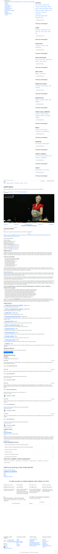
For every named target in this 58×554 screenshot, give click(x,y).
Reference (18, 544)
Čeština (50, 99)
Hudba (6, 3)
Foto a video (37, 6)
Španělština (37, 101)
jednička (11, 244)
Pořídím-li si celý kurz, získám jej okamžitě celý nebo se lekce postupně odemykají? (19, 447)
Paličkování (47, 10)
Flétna (49, 29)
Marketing (7, 12)
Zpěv (36, 33)
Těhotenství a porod (44, 85)
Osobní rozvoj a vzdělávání (9, 10)
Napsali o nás (44, 543)
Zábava (48, 169)
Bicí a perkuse (37, 29)
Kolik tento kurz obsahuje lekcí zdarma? (11, 454)
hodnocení (10, 191)
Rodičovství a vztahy (8, 8)
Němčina (46, 99)
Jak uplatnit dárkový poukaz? (34, 543)
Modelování (37, 10)
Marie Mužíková (24, 191)
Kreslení (36, 8)
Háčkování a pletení (43, 6)
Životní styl (44, 61)
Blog (17, 543)
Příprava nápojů (38, 47)
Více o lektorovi (6, 440)
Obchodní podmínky (33, 545)
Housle (36, 31)
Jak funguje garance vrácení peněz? (11, 456)
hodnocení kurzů (16, 247)
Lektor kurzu (40, 224)
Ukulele (49, 31)
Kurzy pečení (37, 45)
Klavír (39, 31)
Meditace (47, 59)
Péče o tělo (37, 61)
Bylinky (36, 59)
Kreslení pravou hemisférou (43, 8)
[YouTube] (5, 544)
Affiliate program (45, 544)
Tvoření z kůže (37, 12)
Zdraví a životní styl (8, 6)
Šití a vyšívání (37, 17)
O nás (18, 539)
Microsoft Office (46, 155)
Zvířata (45, 169)
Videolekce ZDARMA (50, 180)
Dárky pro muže (6, 460)
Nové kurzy (25, 1)
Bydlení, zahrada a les (39, 169)
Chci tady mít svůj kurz (33, 539)
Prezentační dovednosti (44, 113)
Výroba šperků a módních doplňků (41, 15)
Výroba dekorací (38, 13)
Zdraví (41, 61)
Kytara (42, 31)
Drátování (40, 4)
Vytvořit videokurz (20, 542)
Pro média (44, 542)
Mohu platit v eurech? (8, 451)
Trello (51, 155)
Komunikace (37, 113)
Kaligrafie (49, 6)
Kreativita (6, 2)
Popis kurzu (6, 224)
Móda (51, 59)
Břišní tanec (37, 73)
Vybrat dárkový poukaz (16, 503)
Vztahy (50, 85)
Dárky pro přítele (40, 460)
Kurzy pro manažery (43, 129)
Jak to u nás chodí (45, 541)
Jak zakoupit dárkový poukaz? (35, 542)
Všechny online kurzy (10, 183)
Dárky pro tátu (46, 460)
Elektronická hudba (44, 29)
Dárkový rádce (32, 540)
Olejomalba (42, 10)
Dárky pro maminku (26, 460)
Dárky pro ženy (12, 460)
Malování (50, 8)
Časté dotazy (51, 224)
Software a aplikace (8, 13)
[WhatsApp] (7, 544)
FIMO (48, 4)
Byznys (6, 11)
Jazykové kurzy (7, 9)
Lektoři (18, 540)
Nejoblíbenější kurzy (18, 1)
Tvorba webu (37, 157)
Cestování (40, 59)
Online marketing (38, 131)
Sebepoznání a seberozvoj (39, 115)
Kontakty (18, 545)
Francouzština (42, 99)
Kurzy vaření (43, 45)
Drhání (36, 4)
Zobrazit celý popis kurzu (8, 271)
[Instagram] (6, 544)
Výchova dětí (37, 87)
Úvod (5, 183)
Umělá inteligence (44, 157)
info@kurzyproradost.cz (12, 541)
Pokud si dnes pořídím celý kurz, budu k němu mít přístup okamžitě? (16, 444)
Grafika (41, 155)
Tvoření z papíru (44, 12)
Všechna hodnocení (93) (8, 427)
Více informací (41, 502)
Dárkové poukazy (31, 1)
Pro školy (44, 540)
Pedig (50, 10)
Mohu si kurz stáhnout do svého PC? (11, 449)
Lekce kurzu (16, 224)
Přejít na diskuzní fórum (8, 352)
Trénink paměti (47, 115)
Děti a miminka (38, 85)
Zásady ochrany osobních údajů (35, 544)
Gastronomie (7, 4)
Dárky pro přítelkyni (7, 462)
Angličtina (37, 99)
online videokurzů (15, 248)
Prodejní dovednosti (45, 131)
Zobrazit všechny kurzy (9, 1)
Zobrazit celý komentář (8, 377)
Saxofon (45, 31)
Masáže (44, 59)
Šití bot (42, 17)
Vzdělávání (37, 117)
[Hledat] (4, 181)
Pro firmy (44, 539)
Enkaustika (44, 4)
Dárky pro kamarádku (33, 460)
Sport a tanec (7, 7)
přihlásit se (16, 358)
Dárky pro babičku (18, 460)
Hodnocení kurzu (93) (28, 224)
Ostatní (6, 14)
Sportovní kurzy (43, 73)
